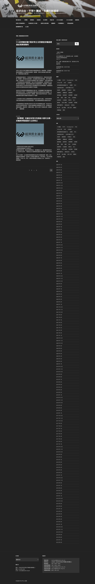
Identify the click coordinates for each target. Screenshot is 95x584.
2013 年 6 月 (59, 542)
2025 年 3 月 (59, 206)
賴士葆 (58, 107)
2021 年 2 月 (59, 333)
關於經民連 (18, 20)
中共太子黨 (59, 82)
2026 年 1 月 (59, 180)
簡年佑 (70, 100)
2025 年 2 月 (59, 208)
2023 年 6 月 (59, 260)
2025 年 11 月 (59, 185)
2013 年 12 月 (59, 526)
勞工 (75, 85)
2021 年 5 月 (59, 325)
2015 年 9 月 (59, 482)
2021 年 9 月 (59, 314)
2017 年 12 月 (59, 415)
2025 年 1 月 (59, 211)
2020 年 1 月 (59, 363)
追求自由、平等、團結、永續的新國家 (37, 11)
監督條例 (59, 100)
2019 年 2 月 (59, 392)
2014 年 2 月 (59, 521)
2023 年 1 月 (59, 273)
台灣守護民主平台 (70, 87)
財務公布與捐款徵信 (20, 23)
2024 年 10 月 (59, 219)
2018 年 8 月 (59, 407)
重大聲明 (45, 20)
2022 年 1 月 (59, 304)
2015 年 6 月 (59, 488)
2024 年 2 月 (59, 239)
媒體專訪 (59, 92)
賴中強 (72, 105)
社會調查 (65, 100)
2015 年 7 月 (59, 485)
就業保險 (65, 95)
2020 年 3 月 (59, 358)
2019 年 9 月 (59, 374)
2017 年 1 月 (59, 444)
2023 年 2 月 (59, 270)
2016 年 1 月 (59, 475)
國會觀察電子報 (19, 26)
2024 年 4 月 (59, 234)
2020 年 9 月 (59, 345)
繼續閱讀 (22, 109)
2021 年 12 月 (59, 307)
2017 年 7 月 (59, 428)
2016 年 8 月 (59, 457)
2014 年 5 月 (59, 514)
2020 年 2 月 (59, 361)
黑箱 (64, 110)
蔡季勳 (75, 102)
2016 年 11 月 (59, 449)
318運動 (59, 80)
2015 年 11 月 (59, 480)
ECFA (64, 80)
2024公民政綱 (69, 20)
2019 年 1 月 (59, 395)
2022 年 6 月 (59, 291)
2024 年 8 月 (59, 224)
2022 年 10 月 (59, 281)
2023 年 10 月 (59, 250)
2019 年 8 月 (59, 376)
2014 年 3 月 (59, 519)
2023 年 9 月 (59, 252)
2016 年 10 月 (59, 451)
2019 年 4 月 (59, 387)
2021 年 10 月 (59, 312)
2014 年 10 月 (59, 501)
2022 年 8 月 (59, 286)
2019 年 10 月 (59, 371)
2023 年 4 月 (59, 265)
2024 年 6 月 (59, 229)
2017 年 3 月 (59, 439)
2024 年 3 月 (59, 237)
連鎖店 (74, 107)
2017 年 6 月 (59, 431)
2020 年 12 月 (59, 338)
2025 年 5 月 (59, 201)
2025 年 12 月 (59, 182)
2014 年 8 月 (59, 506)
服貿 (66, 97)
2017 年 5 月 (59, 433)
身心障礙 (64, 107)
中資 (65, 82)
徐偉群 (75, 95)
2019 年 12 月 (59, 366)
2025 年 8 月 (59, 193)
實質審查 (70, 92)
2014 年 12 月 (59, 498)
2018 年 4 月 (59, 410)
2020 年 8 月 (59, 348)
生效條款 (74, 97)
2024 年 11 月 (59, 216)
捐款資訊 (77, 20)
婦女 (74, 90)
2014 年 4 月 (59, 516)
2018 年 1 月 (59, 413)
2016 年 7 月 (59, 459)
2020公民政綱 (60, 20)
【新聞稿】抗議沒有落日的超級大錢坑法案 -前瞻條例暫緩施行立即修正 (33, 119)
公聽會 (71, 85)
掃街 (58, 97)
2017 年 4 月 (59, 436)
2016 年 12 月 (59, 446)
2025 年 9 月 (59, 190)
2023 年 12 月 (59, 245)
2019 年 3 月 (59, 389)
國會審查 (64, 90)
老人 (74, 100)
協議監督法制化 (60, 87)
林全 (69, 97)
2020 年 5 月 (59, 353)
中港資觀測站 (61, 23)
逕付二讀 (69, 107)
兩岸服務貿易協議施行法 (62, 85)
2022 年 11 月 (59, 278)
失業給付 (69, 90)
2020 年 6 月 (59, 351)
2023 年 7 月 (59, 257)
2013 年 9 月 (59, 534)
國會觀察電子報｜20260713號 (63, 70)
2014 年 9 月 (59, 503)
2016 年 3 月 (59, 470)
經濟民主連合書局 (45, 23)
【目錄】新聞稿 (59, 52)
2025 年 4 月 (59, 203)
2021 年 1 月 (59, 335)
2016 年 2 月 (59, 472)
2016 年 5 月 (59, 464)
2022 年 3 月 (59, 299)
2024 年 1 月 (59, 242)
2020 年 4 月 (59, 356)
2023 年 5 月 (59, 263)
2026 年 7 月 (59, 164)
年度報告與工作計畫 (32, 23)
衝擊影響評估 (60, 105)
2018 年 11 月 (59, 400)
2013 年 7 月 (59, 539)
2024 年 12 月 (59, 214)
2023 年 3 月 (59, 268)
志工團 (26, 26)
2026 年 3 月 (59, 175)
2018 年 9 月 (59, 405)
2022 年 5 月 (59, 294)
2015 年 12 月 (59, 477)
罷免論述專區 (70, 23)
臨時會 (58, 102)
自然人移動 (64, 102)
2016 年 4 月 (59, 467)
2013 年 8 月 (59, 537)
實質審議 (59, 95)
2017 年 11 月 (59, 418)
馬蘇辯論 (59, 110)
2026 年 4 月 (59, 172)
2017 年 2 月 (59, 441)
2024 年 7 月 (59, 226)
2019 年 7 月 (59, 379)
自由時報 (70, 102)
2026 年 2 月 (59, 177)
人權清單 (69, 82)
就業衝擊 (70, 95)
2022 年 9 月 (59, 283)
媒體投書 (65, 92)
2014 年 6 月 (59, 511)
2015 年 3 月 (59, 490)
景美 (62, 97)
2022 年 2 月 (59, 301)
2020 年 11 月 (59, 340)
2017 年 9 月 (59, 423)
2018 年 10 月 (59, 402)
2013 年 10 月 (59, 532)
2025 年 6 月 (59, 198)
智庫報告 (32, 20)
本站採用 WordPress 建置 (21, 581)
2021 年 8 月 (59, 317)
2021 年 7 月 (59, 320)
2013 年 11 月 (59, 529)
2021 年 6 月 (59, 322)
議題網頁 (53, 23)
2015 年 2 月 (59, 493)
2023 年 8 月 (59, 255)
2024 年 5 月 (59, 232)
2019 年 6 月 (59, 382)
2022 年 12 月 (59, 276)
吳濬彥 (58, 90)
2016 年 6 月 (59, 462)
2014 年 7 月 (59, 508)
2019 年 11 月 (59, 369)
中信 (76, 80)
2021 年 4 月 (59, 327)
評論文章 (52, 20)
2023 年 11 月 (59, 247)
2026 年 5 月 (59, 170)
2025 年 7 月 (59, 195)
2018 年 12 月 (59, 397)
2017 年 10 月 (59, 420)
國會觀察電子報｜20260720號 (63, 67)
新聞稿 (25, 20)
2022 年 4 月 (59, 296)
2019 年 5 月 (59, 384)
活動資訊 (39, 20)
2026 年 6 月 (59, 167)
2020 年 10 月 (59, 343)
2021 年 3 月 (59, 330)
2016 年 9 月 (59, 454)
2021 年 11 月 (59, 309)
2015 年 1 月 (59, 495)
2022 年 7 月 (59, 289)
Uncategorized (70, 80)
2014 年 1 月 (59, 524)
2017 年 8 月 (59, 426)
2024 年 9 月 (59, 221)
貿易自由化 (67, 105)
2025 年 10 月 (59, 188)
